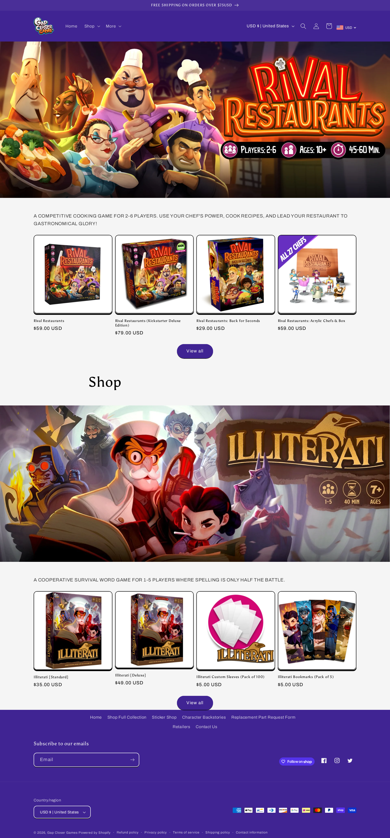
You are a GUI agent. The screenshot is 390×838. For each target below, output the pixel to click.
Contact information (251, 832)
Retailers (181, 727)
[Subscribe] (132, 760)
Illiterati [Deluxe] (130, 675)
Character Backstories (204, 717)
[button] (91, 26)
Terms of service (186, 832)
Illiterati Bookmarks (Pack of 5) (306, 677)
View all (194, 351)
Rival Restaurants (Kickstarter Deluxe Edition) (148, 323)
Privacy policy (155, 832)
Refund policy (128, 832)
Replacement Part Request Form (263, 717)
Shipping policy (217, 832)
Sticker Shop (164, 717)
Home (96, 717)
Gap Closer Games (62, 832)
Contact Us (206, 727)
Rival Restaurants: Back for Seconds (228, 321)
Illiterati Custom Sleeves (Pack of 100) (230, 677)
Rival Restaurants (49, 321)
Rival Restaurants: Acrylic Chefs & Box (311, 321)
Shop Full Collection (127, 717)
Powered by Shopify (95, 832)
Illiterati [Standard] (51, 677)
